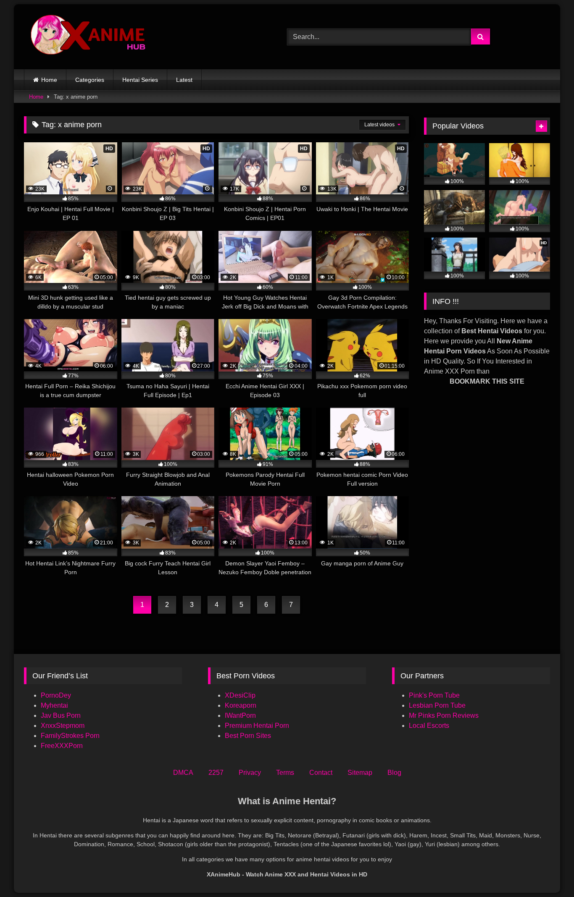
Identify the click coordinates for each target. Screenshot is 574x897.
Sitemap (360, 772)
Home (49, 79)
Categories (89, 79)
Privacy (250, 772)
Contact (320, 772)
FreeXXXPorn (62, 745)
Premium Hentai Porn (257, 725)
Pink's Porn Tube (434, 695)
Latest (184, 79)
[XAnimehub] (89, 37)
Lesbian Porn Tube (437, 705)
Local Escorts (429, 725)
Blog (394, 772)
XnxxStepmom (62, 725)
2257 (216, 772)
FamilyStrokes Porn (70, 735)
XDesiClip (240, 695)
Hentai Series (140, 79)
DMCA (183, 772)
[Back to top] (548, 872)
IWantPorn (240, 715)
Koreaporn (240, 705)
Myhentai (54, 705)
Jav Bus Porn (61, 715)
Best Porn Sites (248, 735)
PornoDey (56, 695)
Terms (285, 772)
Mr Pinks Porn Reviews (444, 715)
